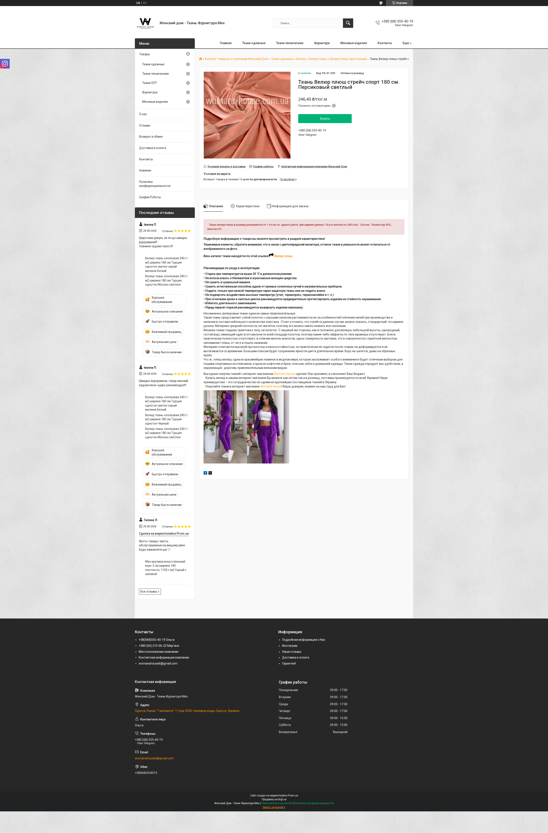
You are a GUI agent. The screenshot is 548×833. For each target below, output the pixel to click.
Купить (325, 118)
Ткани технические (289, 43)
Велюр (301, 59)
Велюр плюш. (283, 256)
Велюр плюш (318, 59)
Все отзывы (148, 591)
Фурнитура (322, 43)
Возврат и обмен (151, 136)
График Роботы (150, 197)
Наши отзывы (291, 651)
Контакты (385, 43)
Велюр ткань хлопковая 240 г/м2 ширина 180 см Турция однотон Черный (166, 419)
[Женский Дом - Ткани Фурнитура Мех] (145, 23)
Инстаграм (289, 645)
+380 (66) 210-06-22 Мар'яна (159, 645)
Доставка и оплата (152, 148)
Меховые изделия (353, 43)
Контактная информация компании (164, 657)
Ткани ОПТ (149, 83)
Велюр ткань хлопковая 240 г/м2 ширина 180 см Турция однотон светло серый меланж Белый (166, 264)
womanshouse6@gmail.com (158, 663)
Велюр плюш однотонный (348, 59)
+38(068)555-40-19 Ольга (156, 639)
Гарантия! (289, 663)
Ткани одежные (253, 43)
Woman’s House (284, 374)
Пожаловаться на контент (277, 803)
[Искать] (348, 23)
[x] (210, 473)
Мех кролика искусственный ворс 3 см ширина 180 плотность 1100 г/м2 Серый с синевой (165, 568)
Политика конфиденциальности (154, 184)
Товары (144, 54)
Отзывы (144, 125)
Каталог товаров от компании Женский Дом (236, 59)
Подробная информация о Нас (303, 639)
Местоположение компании (158, 651)
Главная (226, 43)
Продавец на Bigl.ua (274, 799)
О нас (143, 114)
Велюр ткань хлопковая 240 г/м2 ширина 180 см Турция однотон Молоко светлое (166, 280)
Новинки (145, 170)
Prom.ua (293, 795)
